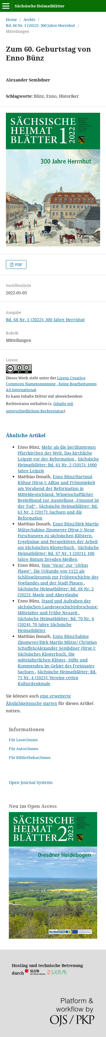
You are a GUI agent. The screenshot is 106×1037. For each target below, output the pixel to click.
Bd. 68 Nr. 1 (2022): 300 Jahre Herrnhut (40, 25)
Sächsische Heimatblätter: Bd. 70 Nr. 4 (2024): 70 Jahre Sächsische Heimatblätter (56, 624)
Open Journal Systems (30, 782)
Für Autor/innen (23, 748)
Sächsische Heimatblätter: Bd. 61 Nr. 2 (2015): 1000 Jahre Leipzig (58, 464)
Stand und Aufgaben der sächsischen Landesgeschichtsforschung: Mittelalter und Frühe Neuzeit (58, 606)
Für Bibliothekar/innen (30, 757)
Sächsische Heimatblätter (39, 6)
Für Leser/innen (23, 739)
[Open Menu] (6, 6)
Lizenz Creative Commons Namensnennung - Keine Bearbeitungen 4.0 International (51, 383)
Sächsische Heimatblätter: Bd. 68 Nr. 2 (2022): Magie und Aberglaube (56, 591)
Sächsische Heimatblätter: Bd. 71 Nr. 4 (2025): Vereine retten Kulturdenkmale (57, 677)
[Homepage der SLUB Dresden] (35, 973)
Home (11, 19)
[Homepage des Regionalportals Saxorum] (58, 973)
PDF (18, 264)
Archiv (30, 19)
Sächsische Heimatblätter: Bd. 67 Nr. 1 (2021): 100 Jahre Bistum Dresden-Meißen (58, 553)
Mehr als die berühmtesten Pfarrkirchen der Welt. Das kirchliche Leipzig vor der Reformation (57, 453)
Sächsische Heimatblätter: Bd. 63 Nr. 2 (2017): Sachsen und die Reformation (58, 512)
